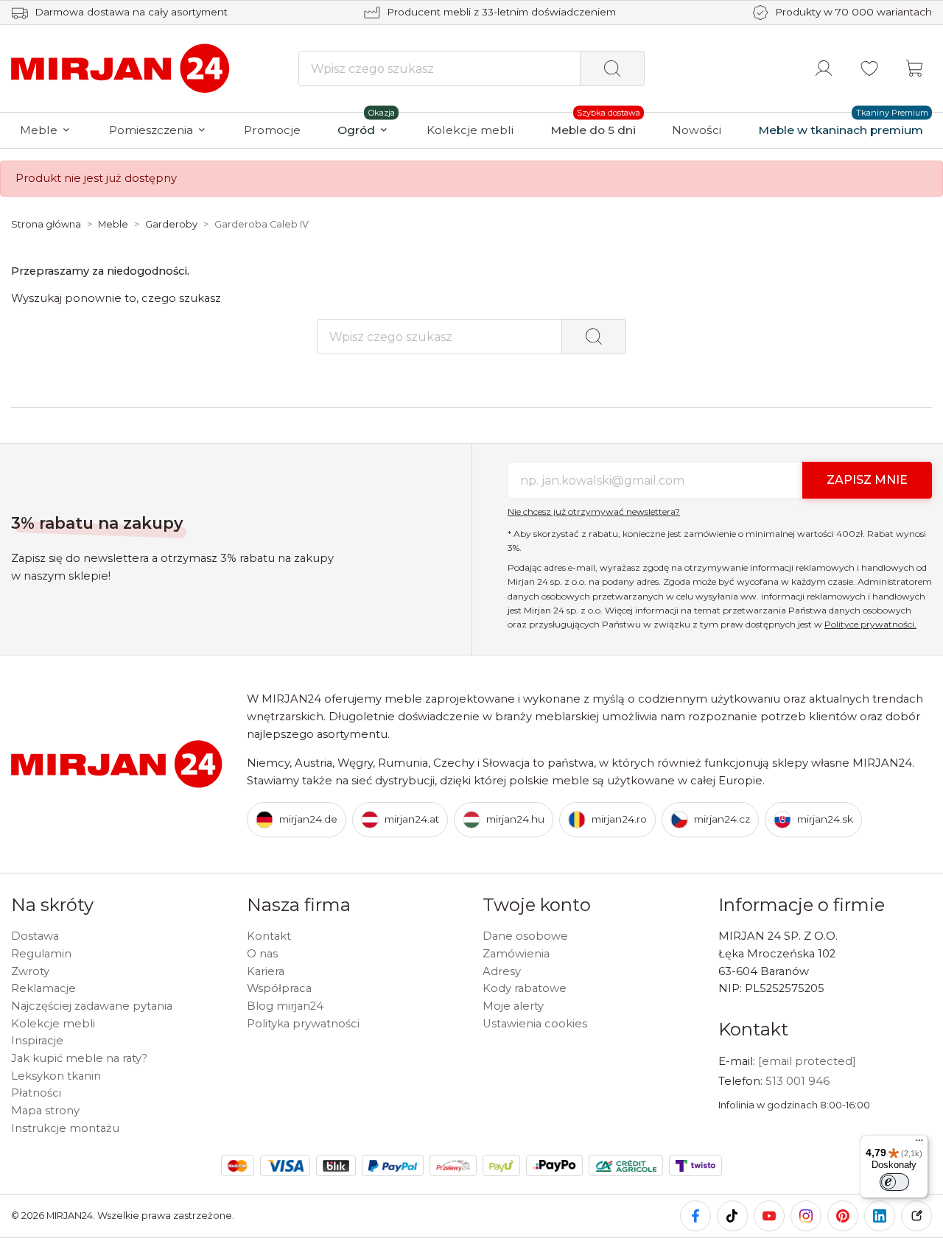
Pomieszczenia (151, 130)
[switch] (894, 1182)
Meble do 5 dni (593, 130)
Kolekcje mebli (470, 130)
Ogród (356, 130)
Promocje (272, 130)
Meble (38, 130)
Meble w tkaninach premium (840, 130)
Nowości (696, 130)
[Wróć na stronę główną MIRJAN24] (121, 67)
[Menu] (919, 1144)
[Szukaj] (612, 68)
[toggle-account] (824, 68)
